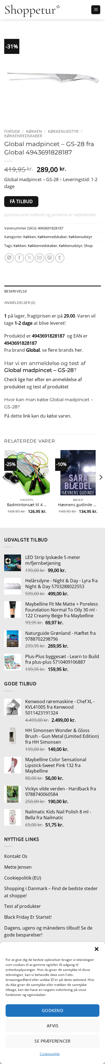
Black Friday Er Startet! (28, 917)
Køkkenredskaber (23, 135)
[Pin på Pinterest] (49, 258)
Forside (12, 131)
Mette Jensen (18, 867)
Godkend (52, 1010)
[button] (96, 949)
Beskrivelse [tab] (15, 291)
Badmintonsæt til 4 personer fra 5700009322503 (27, 504)
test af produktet (51, 387)
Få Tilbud (21, 201)
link (26, 416)
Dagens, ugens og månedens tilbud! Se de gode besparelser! (48, 931)
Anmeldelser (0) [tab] (19, 302)
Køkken (34, 131)
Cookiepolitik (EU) (22, 878)
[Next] (100, 488)
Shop (88, 245)
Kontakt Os (15, 856)
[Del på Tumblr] (59, 258)
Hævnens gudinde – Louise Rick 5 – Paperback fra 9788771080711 (78, 504)
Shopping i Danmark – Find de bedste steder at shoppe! (51, 892)
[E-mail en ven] (39, 258)
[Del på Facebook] (19, 258)
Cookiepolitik (50, 1053)
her (78, 350)
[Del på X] (29, 258)
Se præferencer (52, 1041)
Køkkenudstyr (63, 131)
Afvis (52, 1025)
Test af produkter (22, 906)
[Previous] (4, 488)
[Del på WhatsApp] (9, 258)
